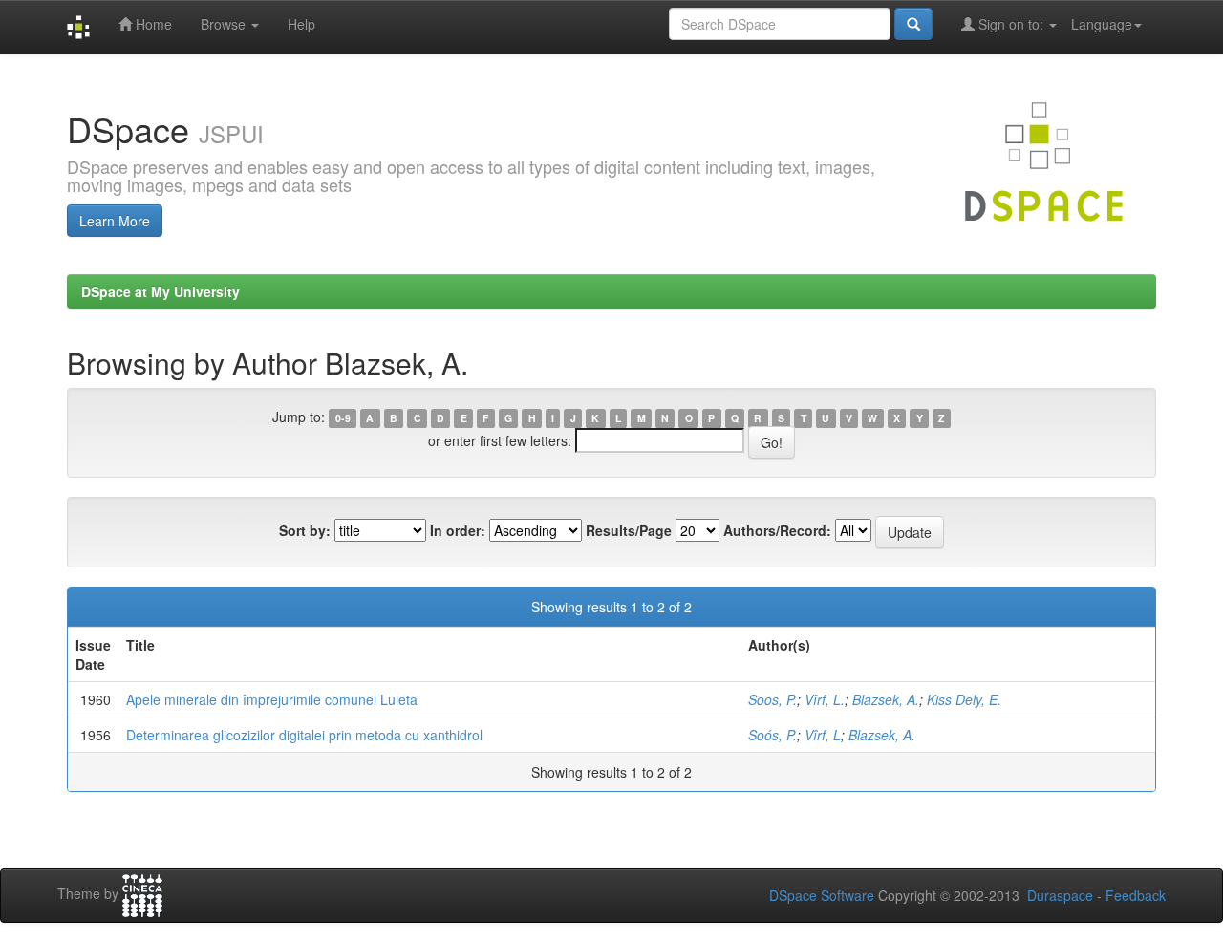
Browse (225, 23)
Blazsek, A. (885, 699)
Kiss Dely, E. (964, 699)
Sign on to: (1011, 23)
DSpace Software (821, 895)
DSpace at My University (160, 291)
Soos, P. (772, 699)
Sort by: (305, 530)
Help (301, 23)
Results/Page (629, 530)
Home (152, 23)
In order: (457, 530)
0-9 (343, 418)
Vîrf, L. (825, 699)
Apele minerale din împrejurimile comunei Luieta (272, 699)
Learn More (114, 220)
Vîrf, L (823, 734)
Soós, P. (772, 734)
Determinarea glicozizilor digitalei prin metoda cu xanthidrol (304, 734)
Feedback (1135, 895)
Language (1101, 23)
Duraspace (1060, 895)
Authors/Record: (777, 530)
